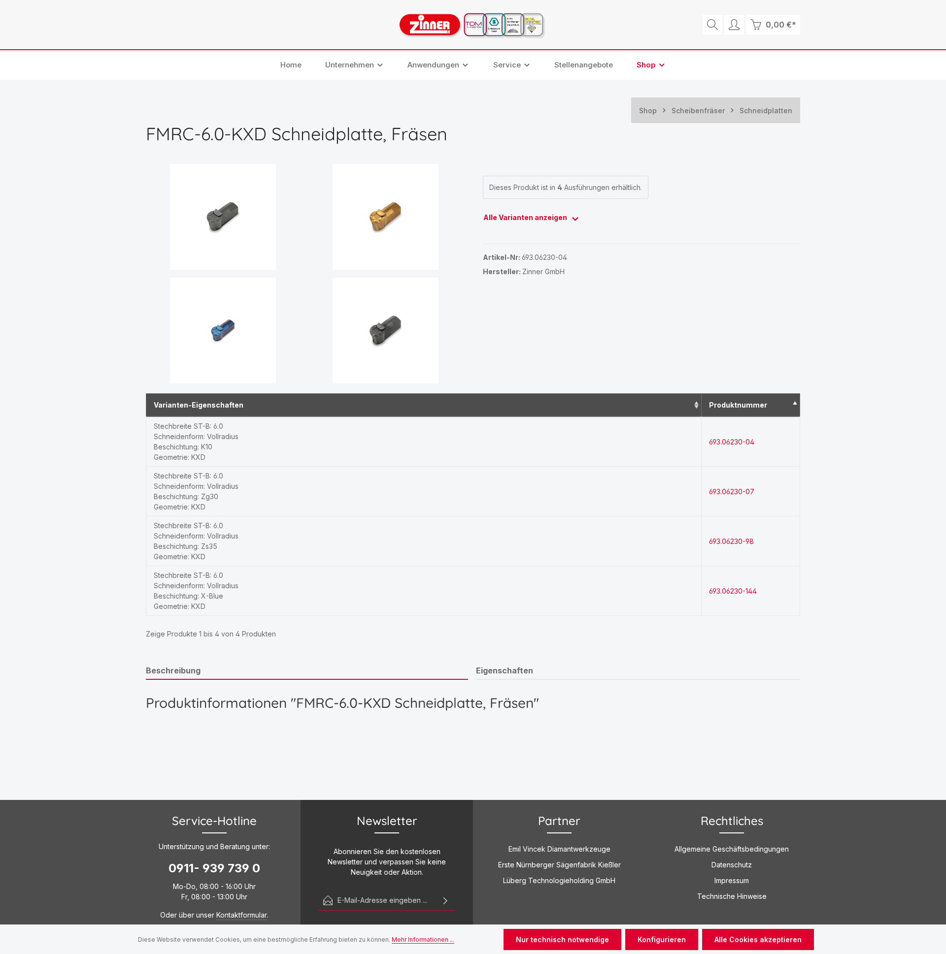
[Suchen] (712, 24)
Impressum (731, 880)
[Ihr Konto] (734, 24)
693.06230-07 (731, 491)
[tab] (307, 671)
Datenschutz (731, 864)
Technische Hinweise (732, 896)
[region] (304, 273)
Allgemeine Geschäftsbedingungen (732, 849)
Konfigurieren (662, 939)
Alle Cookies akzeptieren (758, 939)
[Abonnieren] (445, 900)
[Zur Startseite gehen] (473, 24)
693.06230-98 (731, 541)
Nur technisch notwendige (562, 939)
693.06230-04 (731, 442)
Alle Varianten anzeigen (526, 217)
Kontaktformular (241, 915)
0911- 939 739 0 (214, 868)
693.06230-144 (733, 591)
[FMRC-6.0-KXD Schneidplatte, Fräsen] (223, 217)
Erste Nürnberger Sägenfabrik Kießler (559, 864)
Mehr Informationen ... (423, 939)
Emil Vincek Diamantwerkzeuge (559, 849)
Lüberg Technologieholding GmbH (559, 880)
